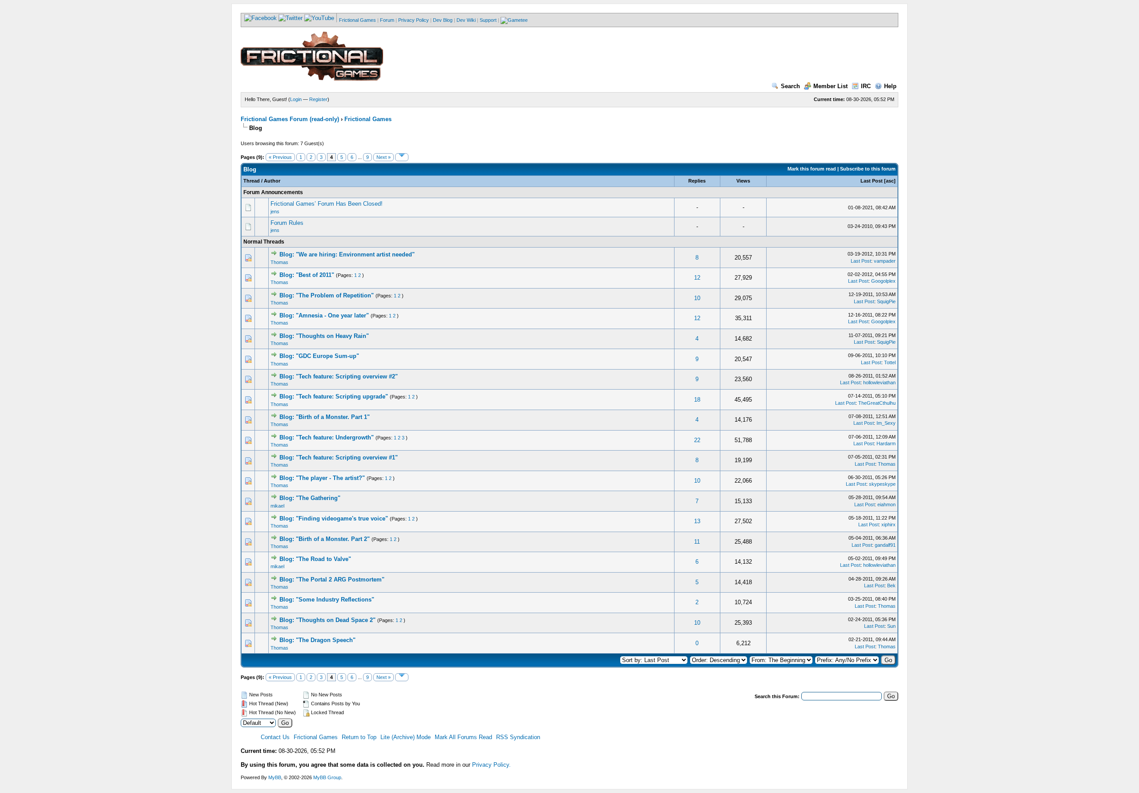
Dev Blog (442, 20)
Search (790, 86)
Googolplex (883, 281)
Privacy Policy (413, 20)
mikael (277, 505)
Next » (383, 157)
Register (318, 99)
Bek (891, 585)
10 (697, 298)
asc (890, 180)
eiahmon (886, 504)
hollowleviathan (879, 382)
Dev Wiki (466, 20)
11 (697, 541)
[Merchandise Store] (514, 20)
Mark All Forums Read (463, 737)
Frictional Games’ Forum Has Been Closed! (327, 203)
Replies (697, 180)
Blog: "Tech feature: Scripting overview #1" (338, 457)
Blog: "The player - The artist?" (322, 478)
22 (697, 440)
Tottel (890, 362)
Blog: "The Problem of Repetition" (326, 295)
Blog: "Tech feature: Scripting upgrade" (333, 396)
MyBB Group (327, 777)
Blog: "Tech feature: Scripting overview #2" (338, 376)
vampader (885, 261)
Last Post (871, 180)
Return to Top (359, 737)
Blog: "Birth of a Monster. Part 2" (324, 539)
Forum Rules (287, 223)
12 (697, 277)
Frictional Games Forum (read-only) (290, 119)
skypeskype (882, 484)
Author (272, 180)
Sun (891, 626)
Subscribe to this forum (868, 168)
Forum (387, 20)
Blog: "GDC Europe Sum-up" (319, 356)
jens (275, 211)
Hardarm (886, 443)
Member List (830, 86)
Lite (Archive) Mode (405, 737)
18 (697, 399)
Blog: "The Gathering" (309, 498)
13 (697, 521)
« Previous (280, 157)
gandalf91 (885, 545)
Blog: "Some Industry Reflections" (326, 599)
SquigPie (886, 301)
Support (488, 20)
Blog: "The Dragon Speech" (317, 640)
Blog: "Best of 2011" (306, 275)
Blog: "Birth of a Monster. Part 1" (324, 417)
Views (743, 180)
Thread (251, 180)
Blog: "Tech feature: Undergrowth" (326, 437)
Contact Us (275, 737)
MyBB (274, 777)
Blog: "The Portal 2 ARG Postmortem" (331, 579)
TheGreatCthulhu (877, 403)
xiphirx (888, 524)
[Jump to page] (401, 157)
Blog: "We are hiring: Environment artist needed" (347, 254)
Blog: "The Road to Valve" (315, 559)
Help (890, 86)
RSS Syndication (518, 737)
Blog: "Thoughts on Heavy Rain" (324, 336)
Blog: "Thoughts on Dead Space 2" (327, 620)
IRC (866, 86)
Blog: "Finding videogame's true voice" (333, 518)
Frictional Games (357, 20)
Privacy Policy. (491, 764)
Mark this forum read (812, 168)
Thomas (279, 262)
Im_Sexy (886, 423)
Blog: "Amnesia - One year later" (324, 315)
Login (296, 99)
